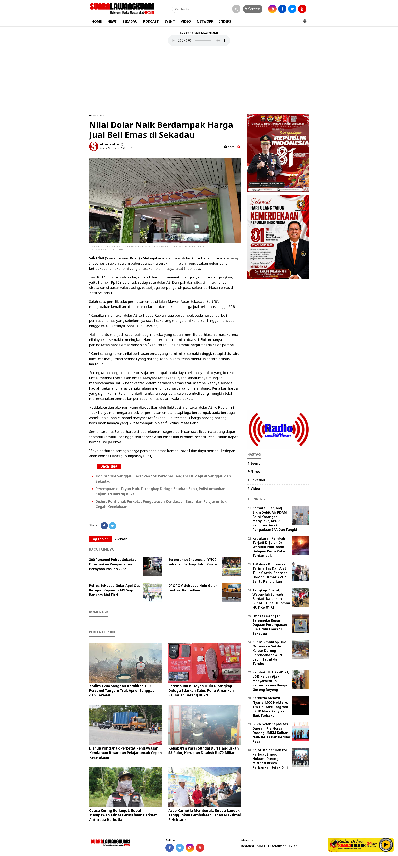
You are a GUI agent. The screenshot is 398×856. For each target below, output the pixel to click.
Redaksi (247, 846)
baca (230, 147)
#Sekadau (121, 539)
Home (93, 115)
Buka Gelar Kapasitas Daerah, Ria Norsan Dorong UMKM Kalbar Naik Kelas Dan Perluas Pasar (271, 733)
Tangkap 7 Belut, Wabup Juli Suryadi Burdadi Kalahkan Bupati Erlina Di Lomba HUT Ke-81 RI (271, 599)
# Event (253, 463)
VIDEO (186, 21)
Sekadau (104, 115)
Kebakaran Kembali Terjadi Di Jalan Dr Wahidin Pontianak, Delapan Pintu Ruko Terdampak (268, 547)
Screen (253, 8)
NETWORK (205, 21)
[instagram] (272, 9)
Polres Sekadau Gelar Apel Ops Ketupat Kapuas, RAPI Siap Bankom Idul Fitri (114, 590)
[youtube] (302, 9)
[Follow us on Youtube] (200, 848)
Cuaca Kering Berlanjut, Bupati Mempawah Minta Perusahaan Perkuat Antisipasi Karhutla (123, 815)
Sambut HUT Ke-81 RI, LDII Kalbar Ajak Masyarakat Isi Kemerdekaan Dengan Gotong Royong (270, 681)
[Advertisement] (199, 80)
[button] (305, 19)
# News (253, 471)
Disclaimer (277, 846)
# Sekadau (256, 480)
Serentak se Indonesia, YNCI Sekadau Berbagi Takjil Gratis (193, 562)
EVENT (170, 21)
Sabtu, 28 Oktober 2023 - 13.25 (116, 147)
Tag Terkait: (100, 539)
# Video (253, 488)
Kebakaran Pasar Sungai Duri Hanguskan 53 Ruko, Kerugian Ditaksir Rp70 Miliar (203, 750)
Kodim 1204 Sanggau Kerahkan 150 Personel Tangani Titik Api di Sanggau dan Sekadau (122, 690)
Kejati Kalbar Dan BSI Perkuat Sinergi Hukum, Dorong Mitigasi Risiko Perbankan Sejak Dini (270, 758)
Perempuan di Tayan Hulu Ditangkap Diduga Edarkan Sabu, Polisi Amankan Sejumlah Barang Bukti (201, 690)
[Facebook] (104, 525)
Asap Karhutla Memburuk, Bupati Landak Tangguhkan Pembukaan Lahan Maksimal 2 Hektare (204, 815)
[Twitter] (112, 525)
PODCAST (151, 21)
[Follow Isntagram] (190, 848)
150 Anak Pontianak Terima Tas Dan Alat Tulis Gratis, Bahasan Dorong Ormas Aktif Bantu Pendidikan (270, 573)
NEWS (112, 21)
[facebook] (282, 9)
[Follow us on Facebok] (169, 848)
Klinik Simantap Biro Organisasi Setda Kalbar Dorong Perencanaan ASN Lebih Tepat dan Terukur (269, 653)
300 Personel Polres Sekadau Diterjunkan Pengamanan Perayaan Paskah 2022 (112, 564)
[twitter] (292, 9)
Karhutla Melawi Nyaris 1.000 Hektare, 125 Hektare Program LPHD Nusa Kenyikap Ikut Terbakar (270, 707)
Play (386, 844)
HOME (97, 21)
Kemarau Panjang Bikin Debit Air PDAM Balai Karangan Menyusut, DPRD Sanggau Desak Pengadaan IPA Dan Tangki (274, 519)
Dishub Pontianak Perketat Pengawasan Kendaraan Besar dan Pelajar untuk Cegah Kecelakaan (125, 753)
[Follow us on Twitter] (180, 848)
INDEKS (225, 21)
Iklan (293, 846)
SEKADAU (130, 21)
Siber (261, 846)
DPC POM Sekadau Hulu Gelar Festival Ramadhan (192, 587)
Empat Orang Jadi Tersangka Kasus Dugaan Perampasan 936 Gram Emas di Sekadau (269, 625)
